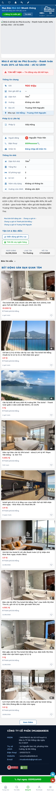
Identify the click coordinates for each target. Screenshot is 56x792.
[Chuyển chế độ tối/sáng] (3, 2)
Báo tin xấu (7, 261)
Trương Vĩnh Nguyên (36, 113)
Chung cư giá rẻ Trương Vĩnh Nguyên (18, 225)
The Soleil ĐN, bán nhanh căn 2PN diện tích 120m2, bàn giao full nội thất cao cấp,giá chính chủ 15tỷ (26, 304)
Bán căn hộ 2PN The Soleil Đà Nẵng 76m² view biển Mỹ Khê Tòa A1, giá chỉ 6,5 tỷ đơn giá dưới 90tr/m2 (28, 603)
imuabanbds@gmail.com (31, 759)
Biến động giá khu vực (17, 237)
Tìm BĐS (28, 14)
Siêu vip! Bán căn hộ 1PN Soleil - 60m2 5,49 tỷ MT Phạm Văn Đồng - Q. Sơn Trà (26, 453)
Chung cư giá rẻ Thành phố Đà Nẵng (18, 222)
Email (10, 759)
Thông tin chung (10, 79)
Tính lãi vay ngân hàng (17, 242)
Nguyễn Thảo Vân (36, 138)
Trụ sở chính (10, 747)
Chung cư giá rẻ (29, 218)
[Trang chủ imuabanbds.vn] (48, 9)
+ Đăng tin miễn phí (12, 14)
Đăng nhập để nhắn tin (35, 149)
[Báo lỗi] (52, 774)
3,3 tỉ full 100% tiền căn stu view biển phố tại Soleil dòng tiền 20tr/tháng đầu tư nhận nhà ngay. (26, 703)
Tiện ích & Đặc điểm (12, 231)
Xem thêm (28, 722)
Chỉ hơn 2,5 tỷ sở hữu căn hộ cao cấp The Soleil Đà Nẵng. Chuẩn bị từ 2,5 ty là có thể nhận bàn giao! (27, 353)
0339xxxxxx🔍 (32, 143)
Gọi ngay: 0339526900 (29, 779)
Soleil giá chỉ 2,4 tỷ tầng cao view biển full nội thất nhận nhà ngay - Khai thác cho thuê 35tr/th (26, 503)
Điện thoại (12, 752)
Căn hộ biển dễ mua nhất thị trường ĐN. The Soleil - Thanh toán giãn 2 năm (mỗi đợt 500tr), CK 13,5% (27, 403)
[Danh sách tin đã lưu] (9, 2)
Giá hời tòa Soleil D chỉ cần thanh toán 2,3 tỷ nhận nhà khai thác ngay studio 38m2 (26, 553)
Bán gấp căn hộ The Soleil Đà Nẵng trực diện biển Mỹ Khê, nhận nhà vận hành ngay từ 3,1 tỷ (27, 653)
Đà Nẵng (20, 113)
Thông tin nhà (9, 155)
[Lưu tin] (51, 315)
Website (11, 756)
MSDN (10, 737)
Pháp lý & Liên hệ (11, 118)
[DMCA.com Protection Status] (24, 767)
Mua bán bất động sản (12, 218)
